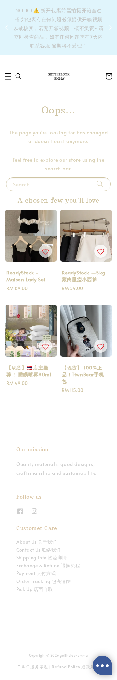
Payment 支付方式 (36, 573)
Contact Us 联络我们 (38, 550)
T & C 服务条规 (33, 667)
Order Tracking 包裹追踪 (43, 581)
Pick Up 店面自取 (34, 589)
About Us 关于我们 (36, 542)
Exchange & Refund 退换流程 (48, 565)
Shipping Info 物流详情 (41, 557)
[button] (8, 76)
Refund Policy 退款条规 (75, 667)
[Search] (100, 184)
